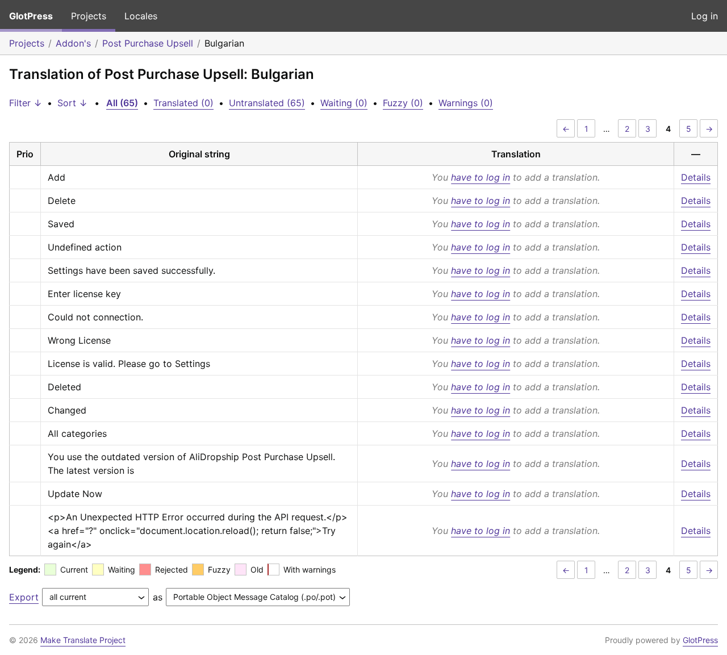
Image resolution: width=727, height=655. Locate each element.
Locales (140, 16)
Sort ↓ (72, 103)
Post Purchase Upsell (147, 43)
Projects (88, 16)
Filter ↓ (25, 103)
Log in (704, 16)
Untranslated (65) (267, 103)
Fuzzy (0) (403, 103)
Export (24, 597)
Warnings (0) (465, 103)
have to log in (480, 177)
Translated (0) (183, 103)
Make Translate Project (83, 640)
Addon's (73, 43)
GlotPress (31, 16)
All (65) (122, 103)
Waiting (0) (343, 103)
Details (696, 177)
